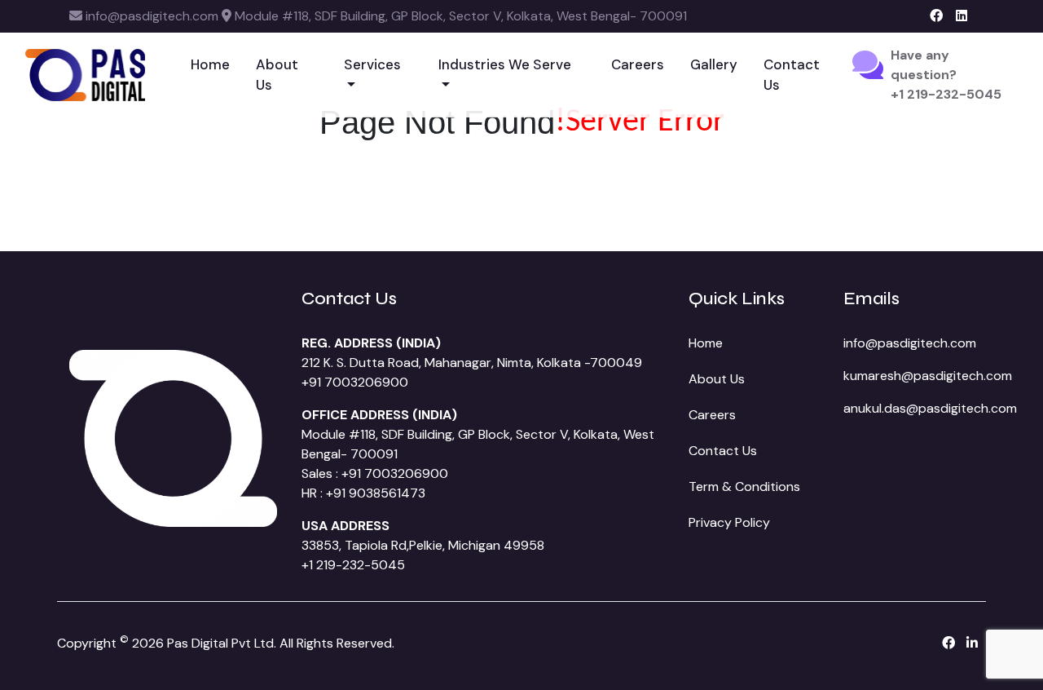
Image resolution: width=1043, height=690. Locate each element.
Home (210, 64)
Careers (637, 64)
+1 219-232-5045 (353, 564)
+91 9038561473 (375, 493)
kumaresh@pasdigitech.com (927, 375)
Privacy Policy (729, 522)
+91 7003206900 (354, 382)
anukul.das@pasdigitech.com (930, 408)
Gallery (713, 64)
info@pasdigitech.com (909, 343)
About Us (277, 75)
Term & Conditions (744, 486)
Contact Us (792, 75)
